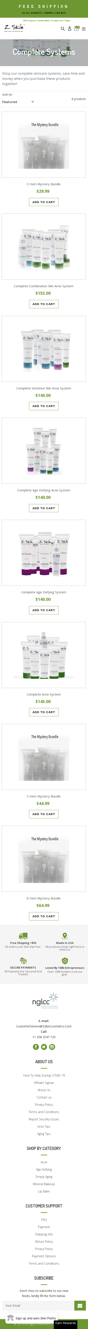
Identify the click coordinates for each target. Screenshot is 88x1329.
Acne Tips (43, 1126)
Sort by (7, 95)
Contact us (44, 1097)
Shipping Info (44, 1234)
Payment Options (44, 1256)
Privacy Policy (44, 1105)
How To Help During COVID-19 (44, 1075)
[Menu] (84, 28)
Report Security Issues (44, 1119)
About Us (44, 1090)
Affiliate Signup (44, 1083)
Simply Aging (43, 1177)
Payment (44, 1227)
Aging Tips (44, 1134)
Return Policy (44, 1241)
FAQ (44, 1220)
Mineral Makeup (44, 1184)
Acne (44, 1162)
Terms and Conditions (44, 1112)
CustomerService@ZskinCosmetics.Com (44, 1026)
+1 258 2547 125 (44, 1037)
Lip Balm (44, 1191)
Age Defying (44, 1169)
